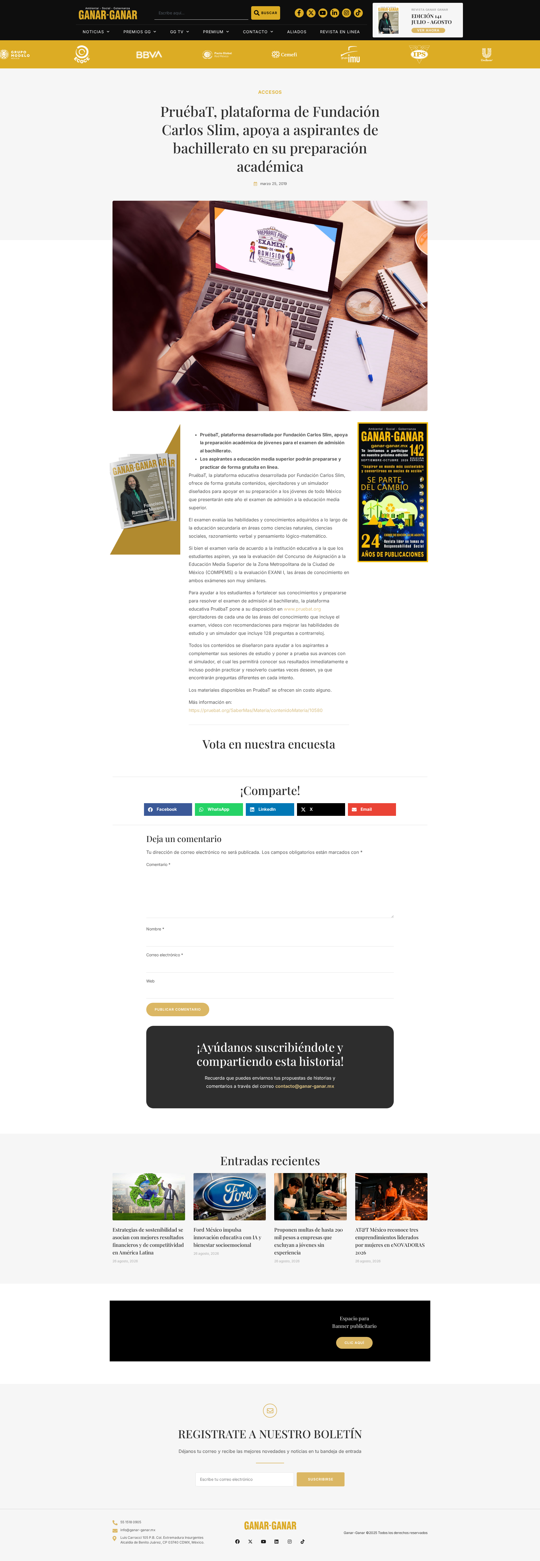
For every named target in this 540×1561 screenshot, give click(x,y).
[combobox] (201, 13)
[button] (168, 809)
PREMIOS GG (137, 31)
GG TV (177, 31)
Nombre (155, 928)
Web (150, 981)
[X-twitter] (311, 12)
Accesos (270, 92)
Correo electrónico (164, 954)
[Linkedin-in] (334, 12)
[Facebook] (237, 1541)
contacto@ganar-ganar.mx (304, 1086)
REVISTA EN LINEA (340, 31)
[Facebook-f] (299, 12)
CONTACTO (255, 31)
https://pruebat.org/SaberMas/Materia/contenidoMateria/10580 (256, 710)
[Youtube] (322, 12)
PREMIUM (213, 31)
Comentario (158, 864)
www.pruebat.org (302, 609)
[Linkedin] (276, 1541)
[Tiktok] (358, 12)
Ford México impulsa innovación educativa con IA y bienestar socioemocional (227, 1237)
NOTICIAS (93, 31)
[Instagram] (346, 12)
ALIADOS (297, 31)
